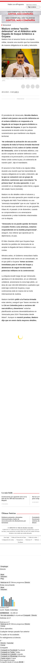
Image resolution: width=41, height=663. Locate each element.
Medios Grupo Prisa (20, 553)
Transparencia (19, 540)
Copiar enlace (6, 658)
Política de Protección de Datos (18, 537)
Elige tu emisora (32, 7)
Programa (20, 4)
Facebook (23, 86)
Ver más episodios (7, 615)
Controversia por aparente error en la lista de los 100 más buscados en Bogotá (14, 498)
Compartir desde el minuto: (11, 662)
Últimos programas (17, 582)
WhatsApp (37, 86)
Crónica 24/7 (4, 607)
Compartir (26, 615)
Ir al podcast (18, 615)
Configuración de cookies (8, 540)
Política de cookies (33, 537)
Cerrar (3, 626)
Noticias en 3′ (5, 582)
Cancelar (10, 643)
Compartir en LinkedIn (8, 654)
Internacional (7, 25)
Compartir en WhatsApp (9, 656)
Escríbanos (20, 542)
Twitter (28, 86)
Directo (27, 582)
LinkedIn (33, 86)
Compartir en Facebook (9, 650)
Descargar (3, 660)
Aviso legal (6, 537)
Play (2, 579)
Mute (2, 574)
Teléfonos (37, 540)
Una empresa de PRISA (20, 548)
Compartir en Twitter (8, 652)
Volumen (4, 576)
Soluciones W (28, 540)
